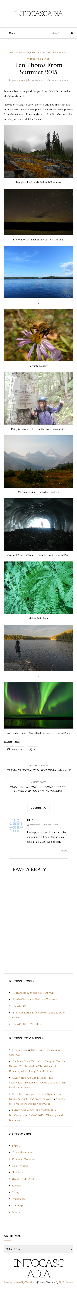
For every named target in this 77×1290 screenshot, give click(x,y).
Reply (64, 850)
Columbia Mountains (24, 1159)
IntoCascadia (38, 14)
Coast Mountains (18, 52)
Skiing (15, 1192)
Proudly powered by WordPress (20, 1282)
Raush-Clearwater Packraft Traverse (35, 999)
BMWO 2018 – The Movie (28, 1024)
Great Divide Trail (23, 1179)
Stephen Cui (19, 1050)
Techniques (19, 1198)
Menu (11, 33)
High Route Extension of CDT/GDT (34, 992)
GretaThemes (66, 1282)
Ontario (35, 52)
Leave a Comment (59, 80)
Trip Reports (61, 52)
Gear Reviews (20, 1165)
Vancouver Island (38, 59)
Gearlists (17, 1172)
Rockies (47, 52)
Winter (16, 1212)
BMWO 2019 (20, 1006)
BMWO (16, 1145)
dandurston (19, 80)
